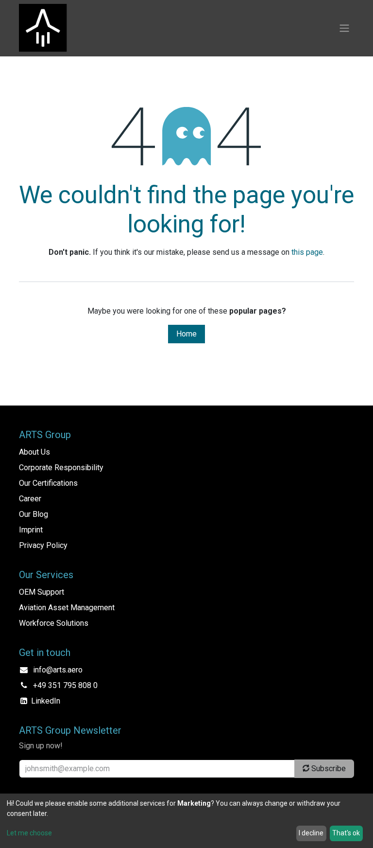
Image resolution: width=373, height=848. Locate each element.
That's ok (346, 833)
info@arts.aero (58, 669)
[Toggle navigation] (344, 28)
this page (307, 252)
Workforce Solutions (53, 623)
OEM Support (41, 592)
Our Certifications (48, 483)
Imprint (31, 529)
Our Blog (33, 514)
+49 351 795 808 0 (65, 685)
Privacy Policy (43, 545)
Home (186, 333)
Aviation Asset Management (67, 607)
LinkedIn (45, 701)
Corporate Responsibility (61, 467)
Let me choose (29, 833)
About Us (34, 452)
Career (30, 498)
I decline (311, 833)
